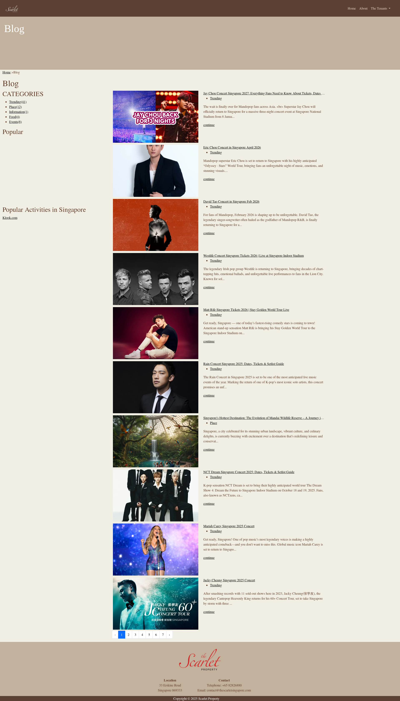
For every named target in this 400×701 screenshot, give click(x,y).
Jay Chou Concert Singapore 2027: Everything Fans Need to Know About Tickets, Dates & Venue (264, 93)
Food (14, 116)
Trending (17, 101)
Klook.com (9, 217)
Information (18, 111)
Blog (223, 698)
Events (15, 121)
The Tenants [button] (379, 8)
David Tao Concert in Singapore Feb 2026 (231, 201)
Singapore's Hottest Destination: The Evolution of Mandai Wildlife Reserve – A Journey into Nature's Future (264, 418)
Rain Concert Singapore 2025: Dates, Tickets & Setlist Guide (243, 363)
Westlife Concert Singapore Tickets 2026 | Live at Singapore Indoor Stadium (253, 255)
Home (352, 8)
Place (15, 106)
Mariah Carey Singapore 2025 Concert (228, 526)
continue (209, 125)
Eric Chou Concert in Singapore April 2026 (232, 147)
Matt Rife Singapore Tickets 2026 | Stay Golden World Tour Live (246, 309)
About (363, 8)
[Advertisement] (54, 166)
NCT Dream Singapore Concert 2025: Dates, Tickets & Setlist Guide (248, 472)
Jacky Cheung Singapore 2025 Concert (229, 580)
